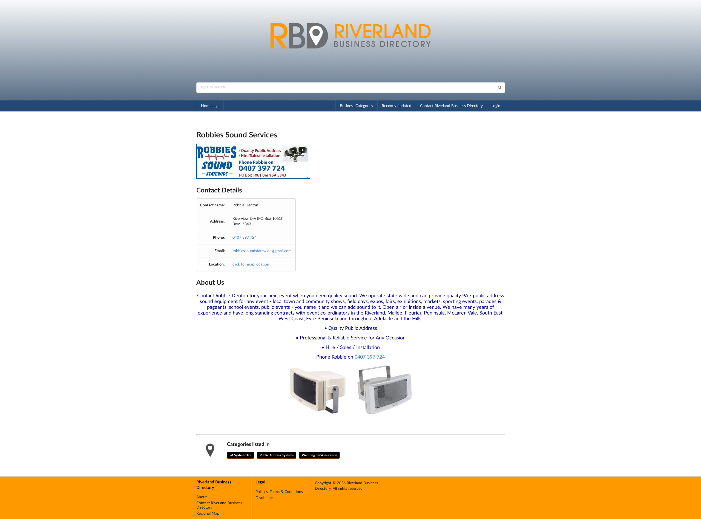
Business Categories (356, 106)
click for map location (250, 264)
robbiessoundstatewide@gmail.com (262, 251)
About (201, 497)
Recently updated (396, 106)
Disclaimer (264, 498)
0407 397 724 (244, 238)
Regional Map (207, 513)
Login (496, 106)
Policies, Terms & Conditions (279, 492)
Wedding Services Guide (319, 455)
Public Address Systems (277, 455)
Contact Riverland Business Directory (451, 106)
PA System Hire (240, 455)
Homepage (210, 106)
